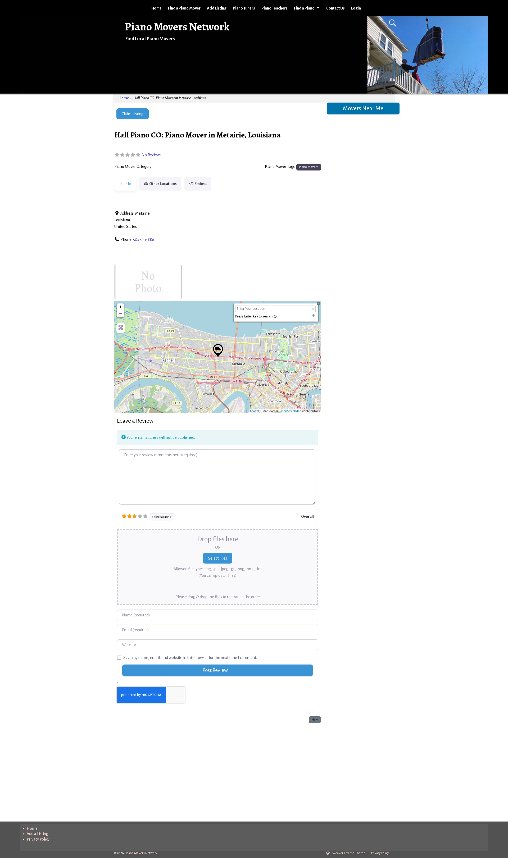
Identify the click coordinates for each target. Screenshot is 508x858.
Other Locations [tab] (163, 184)
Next (314, 719)
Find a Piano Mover (184, 8)
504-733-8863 (144, 239)
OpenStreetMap (290, 411)
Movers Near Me (363, 108)
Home (156, 8)
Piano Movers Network (177, 26)
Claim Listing (132, 114)
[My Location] (275, 316)
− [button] (120, 313)
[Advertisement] (217, 771)
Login (356, 8)
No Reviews (151, 155)
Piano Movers (165, 167)
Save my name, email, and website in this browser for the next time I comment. (190, 658)
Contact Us (335, 8)
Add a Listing (37, 834)
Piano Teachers (274, 8)
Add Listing (216, 8)
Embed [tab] (200, 184)
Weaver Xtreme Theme (348, 853)
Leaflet (254, 411)
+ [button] (120, 307)
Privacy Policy (38, 839)
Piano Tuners (244, 8)
